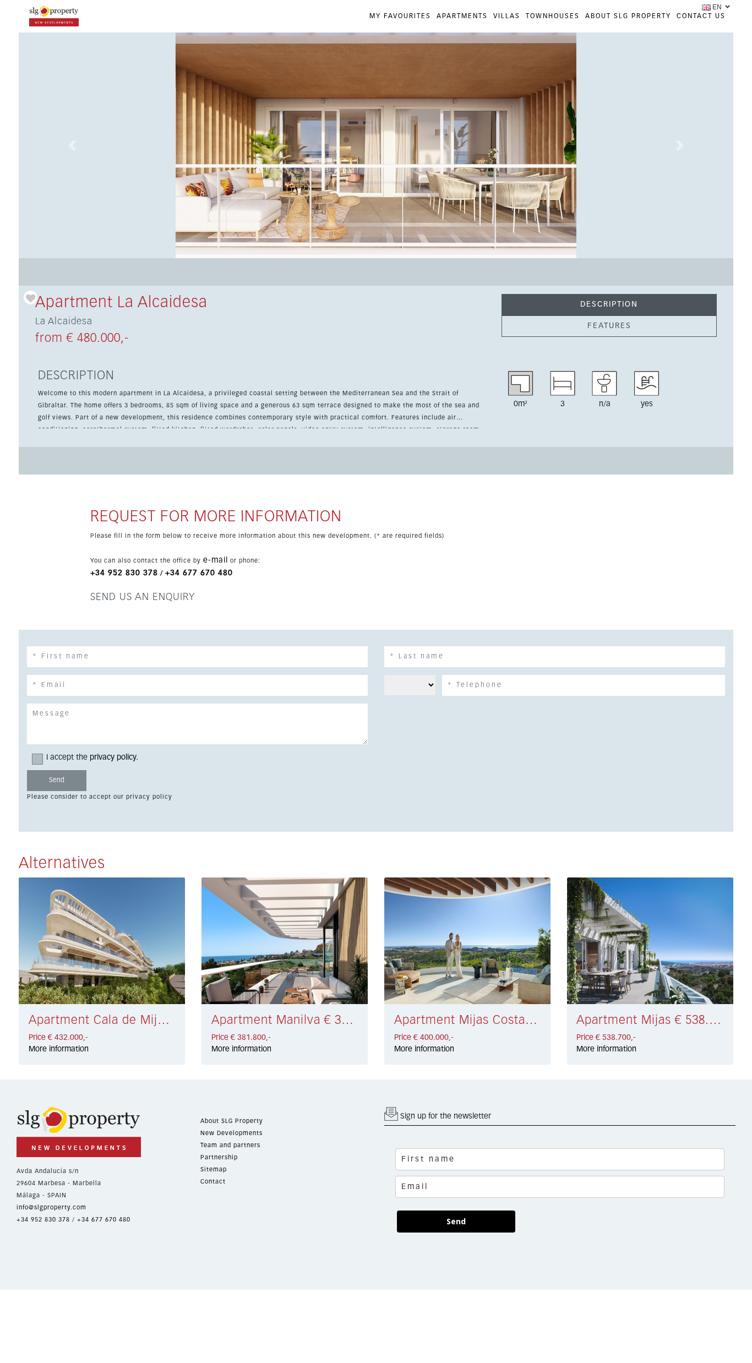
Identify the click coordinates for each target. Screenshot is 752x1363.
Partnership (219, 1157)
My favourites (400, 16)
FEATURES (609, 326)
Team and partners (230, 1145)
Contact (213, 1182)
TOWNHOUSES (553, 16)
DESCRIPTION (609, 304)
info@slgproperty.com (51, 1207)
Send (456, 1221)
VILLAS (506, 16)
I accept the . (92, 757)
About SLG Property (231, 1121)
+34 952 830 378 (124, 573)
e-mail (215, 560)
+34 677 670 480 (199, 573)
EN (717, 7)
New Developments (231, 1133)
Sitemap (213, 1169)
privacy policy (113, 757)
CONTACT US (701, 16)
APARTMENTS (462, 16)
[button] (72, 145)
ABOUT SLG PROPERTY (628, 16)
